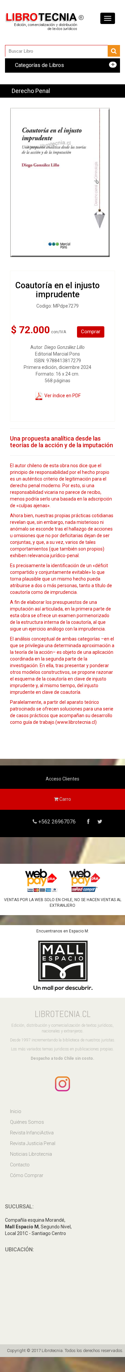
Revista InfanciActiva (32, 1132)
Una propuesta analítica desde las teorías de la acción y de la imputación (61, 442)
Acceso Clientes (62, 778)
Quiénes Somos (27, 1122)
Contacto (20, 1164)
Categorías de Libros (39, 65)
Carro (64, 799)
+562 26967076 (56, 821)
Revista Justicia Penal (32, 1143)
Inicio (15, 1111)
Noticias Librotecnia (31, 1154)
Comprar (90, 332)
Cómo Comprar (26, 1175)
